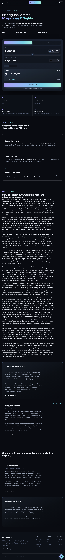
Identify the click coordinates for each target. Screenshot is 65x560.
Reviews (49, 544)
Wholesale (12, 66)
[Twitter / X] (3, 549)
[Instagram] (10, 549)
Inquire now (9, 523)
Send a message (10, 491)
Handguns (18, 42)
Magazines (38, 544)
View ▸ (58, 79)
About (48, 539)
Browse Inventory (34, 2)
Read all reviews (10, 395)
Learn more (9, 435)
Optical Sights (39, 546)
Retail (6, 66)
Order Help (60, 539)
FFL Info (59, 541)
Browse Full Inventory (32, 84)
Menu (60, 2)
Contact (49, 541)
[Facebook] (7, 549)
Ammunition (46, 42)
